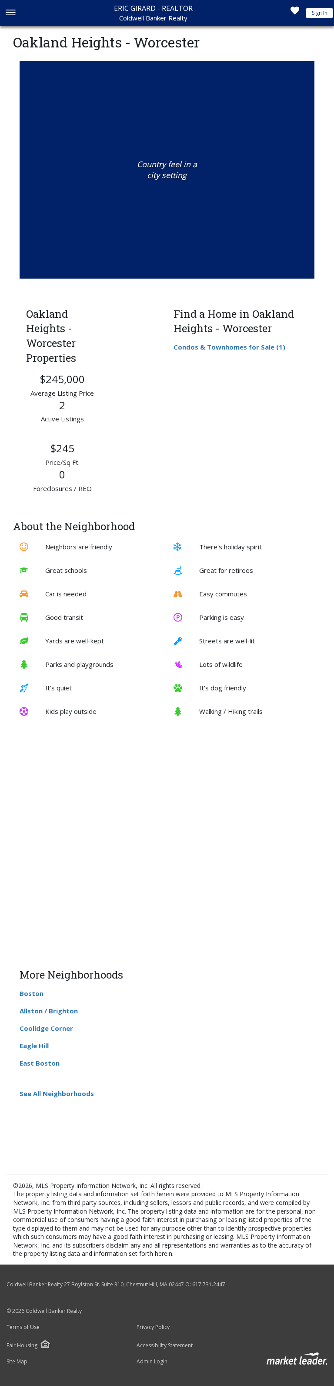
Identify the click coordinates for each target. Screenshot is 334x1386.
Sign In (319, 13)
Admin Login (152, 1361)
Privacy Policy (153, 1327)
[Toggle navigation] (10, 13)
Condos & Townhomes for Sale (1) (229, 347)
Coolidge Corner (46, 1028)
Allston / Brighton (49, 1010)
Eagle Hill (34, 1045)
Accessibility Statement (165, 1345)
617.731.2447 (208, 1284)
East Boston (40, 1063)
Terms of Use (23, 1327)
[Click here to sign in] (295, 13)
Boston (31, 993)
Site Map (17, 1361)
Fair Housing (22, 1345)
